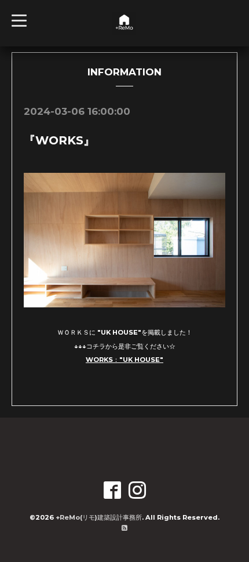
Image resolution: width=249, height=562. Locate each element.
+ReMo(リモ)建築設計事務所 (99, 517)
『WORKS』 (59, 140)
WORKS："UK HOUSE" (124, 360)
